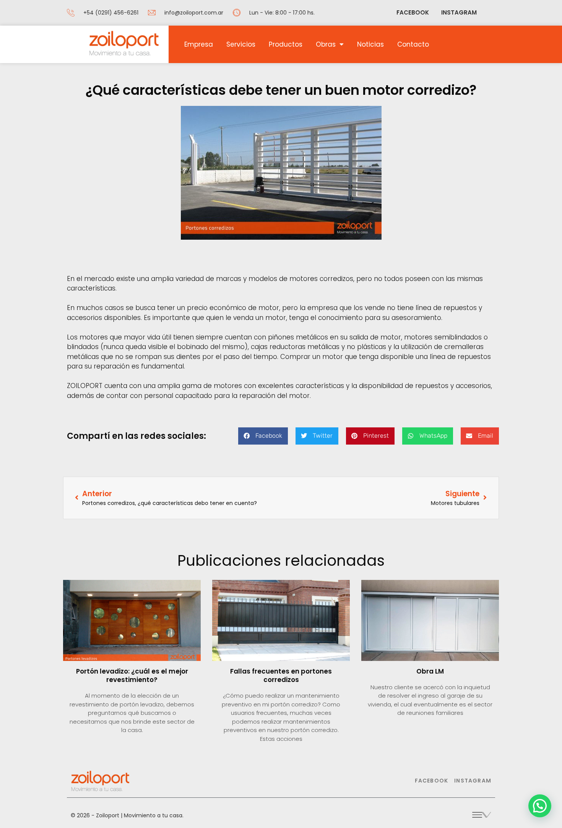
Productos (285, 44)
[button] (263, 436)
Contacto (413, 44)
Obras (326, 44)
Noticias (370, 44)
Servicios (240, 44)
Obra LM (430, 671)
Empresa (198, 44)
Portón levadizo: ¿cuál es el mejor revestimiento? (132, 675)
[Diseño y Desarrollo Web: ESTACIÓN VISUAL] (481, 814)
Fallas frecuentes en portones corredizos (281, 675)
